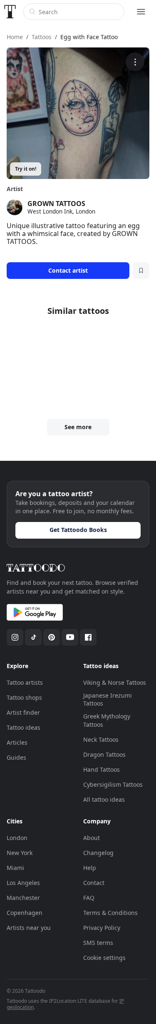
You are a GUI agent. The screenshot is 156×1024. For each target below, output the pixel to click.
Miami (15, 868)
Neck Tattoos (101, 739)
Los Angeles (23, 883)
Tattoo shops (24, 697)
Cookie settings (104, 958)
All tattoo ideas (104, 799)
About (91, 838)
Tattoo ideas (23, 727)
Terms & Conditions (110, 913)
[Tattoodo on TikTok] (33, 637)
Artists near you (29, 928)
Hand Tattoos (101, 769)
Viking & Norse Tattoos (114, 682)
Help (89, 868)
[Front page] (10, 11)
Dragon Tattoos (104, 754)
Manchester (23, 898)
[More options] (135, 61)
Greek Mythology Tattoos (106, 720)
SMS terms (98, 943)
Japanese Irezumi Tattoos (107, 699)
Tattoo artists (25, 682)
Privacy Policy (101, 928)
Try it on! (25, 168)
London (17, 838)
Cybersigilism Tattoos (113, 784)
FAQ (88, 898)
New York (19, 853)
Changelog (98, 853)
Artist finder (23, 712)
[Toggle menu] (141, 11)
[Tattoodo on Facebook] (88, 637)
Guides (16, 757)
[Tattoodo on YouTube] (70, 637)
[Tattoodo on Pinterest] (51, 637)
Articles (17, 742)
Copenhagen (24, 913)
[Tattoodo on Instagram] (15, 637)
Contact (93, 883)
